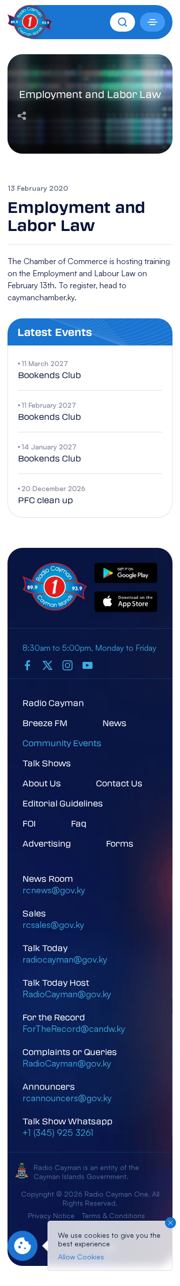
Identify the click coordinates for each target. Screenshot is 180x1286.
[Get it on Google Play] (126, 573)
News (114, 723)
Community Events (62, 743)
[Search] (122, 22)
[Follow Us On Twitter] (47, 664)
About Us (41, 783)
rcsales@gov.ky (53, 924)
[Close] (170, 1222)
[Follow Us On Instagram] (67, 664)
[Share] (22, 114)
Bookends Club (49, 375)
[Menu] (152, 22)
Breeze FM (45, 723)
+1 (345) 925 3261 (58, 1132)
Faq (78, 823)
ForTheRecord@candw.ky (73, 1028)
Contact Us (119, 783)
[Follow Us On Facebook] (27, 664)
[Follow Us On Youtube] (87, 664)
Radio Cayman (53, 703)
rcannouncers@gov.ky (67, 1097)
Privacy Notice (51, 1215)
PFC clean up (45, 500)
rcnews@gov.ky (53, 889)
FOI (29, 823)
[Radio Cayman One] (30, 35)
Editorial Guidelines (62, 803)
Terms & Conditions (113, 1215)
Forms (120, 843)
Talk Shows (46, 763)
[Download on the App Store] (126, 602)
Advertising (46, 843)
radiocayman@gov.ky (64, 959)
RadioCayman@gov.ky (66, 993)
